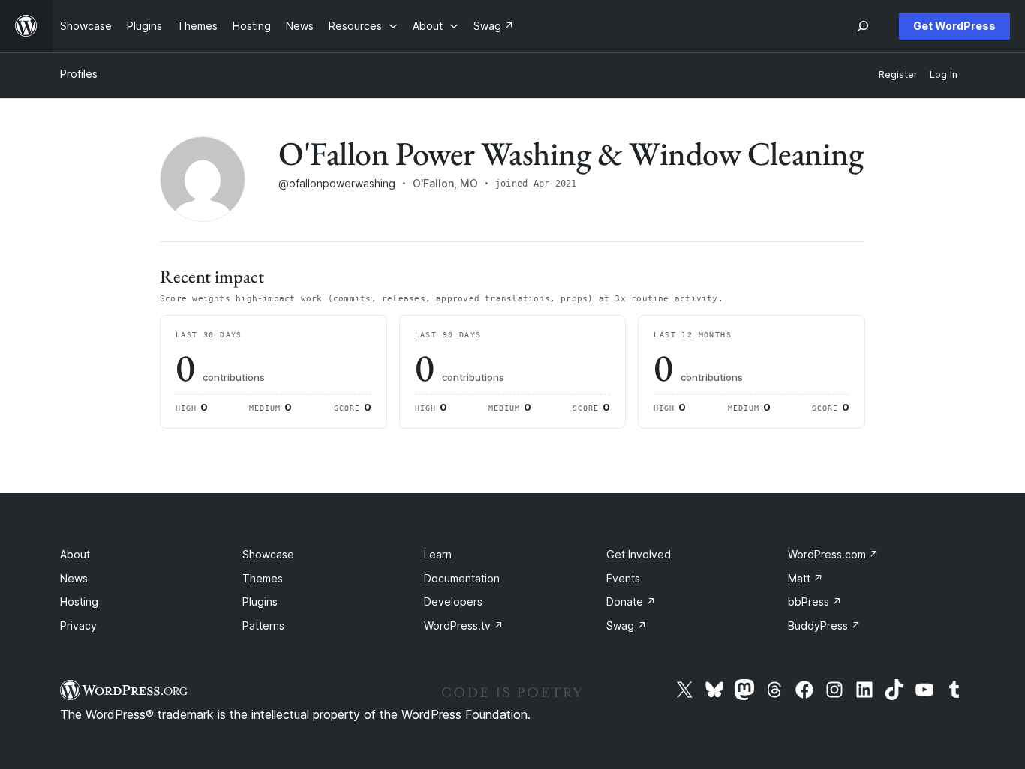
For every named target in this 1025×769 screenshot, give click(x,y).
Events (623, 578)
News (74, 578)
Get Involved (638, 554)
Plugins (260, 601)
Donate (631, 601)
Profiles (79, 73)
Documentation (462, 578)
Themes (262, 578)
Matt (805, 578)
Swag (626, 625)
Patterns (263, 625)
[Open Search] (863, 26)
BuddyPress (824, 625)
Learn (438, 554)
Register (898, 74)
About (75, 554)
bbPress (815, 601)
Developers (453, 601)
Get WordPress (954, 25)
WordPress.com (833, 554)
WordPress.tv (463, 625)
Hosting (79, 601)
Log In (943, 74)
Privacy (78, 625)
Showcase (268, 554)
